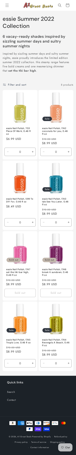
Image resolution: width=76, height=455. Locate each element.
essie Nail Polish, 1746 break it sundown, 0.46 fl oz (55, 272)
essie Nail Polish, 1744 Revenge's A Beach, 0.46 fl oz (56, 342)
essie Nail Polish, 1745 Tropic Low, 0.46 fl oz (18, 341)
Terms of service (38, 442)
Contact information (39, 447)
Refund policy (60, 436)
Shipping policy (57, 442)
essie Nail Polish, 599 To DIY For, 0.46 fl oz (19, 200)
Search (11, 392)
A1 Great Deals (24, 436)
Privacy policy (21, 442)
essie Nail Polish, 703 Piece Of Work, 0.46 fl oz (18, 131)
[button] (7, 5)
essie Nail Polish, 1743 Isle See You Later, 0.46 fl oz (55, 201)
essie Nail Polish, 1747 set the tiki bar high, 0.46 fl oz (18, 272)
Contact (11, 400)
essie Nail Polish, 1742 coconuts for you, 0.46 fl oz (55, 131)
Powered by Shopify (41, 436)
